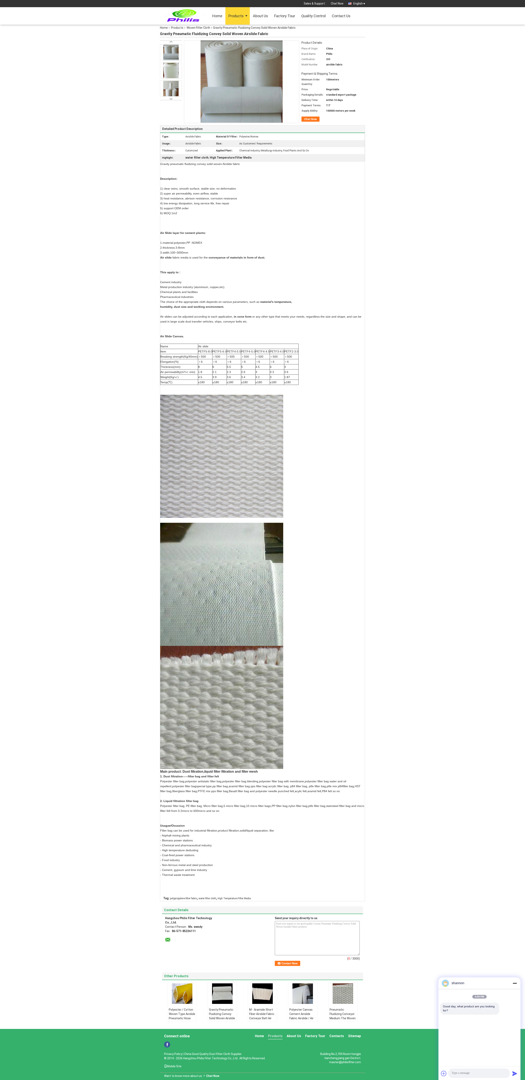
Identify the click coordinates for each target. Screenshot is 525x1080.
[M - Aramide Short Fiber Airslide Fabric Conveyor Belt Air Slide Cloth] (262, 993)
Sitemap (354, 1036)
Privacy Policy (173, 1054)
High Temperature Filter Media (234, 898)
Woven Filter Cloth (198, 27)
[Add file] (444, 1073)
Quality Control (313, 16)
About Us (260, 16)
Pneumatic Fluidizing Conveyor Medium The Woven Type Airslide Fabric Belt (343, 1018)
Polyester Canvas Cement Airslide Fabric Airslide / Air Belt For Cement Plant (301, 1018)
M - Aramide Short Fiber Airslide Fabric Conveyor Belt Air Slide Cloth (261, 1016)
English (358, 3)
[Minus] (514, 983)
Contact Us (341, 16)
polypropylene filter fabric (183, 898)
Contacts (336, 1036)
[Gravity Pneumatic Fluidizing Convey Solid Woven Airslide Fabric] (171, 52)
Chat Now (337, 3)
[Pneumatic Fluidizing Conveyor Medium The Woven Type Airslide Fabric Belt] (343, 993)
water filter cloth (207, 898)
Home (217, 16)
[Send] (514, 1073)
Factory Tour (284, 16)
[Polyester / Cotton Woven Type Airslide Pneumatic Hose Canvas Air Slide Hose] (182, 993)
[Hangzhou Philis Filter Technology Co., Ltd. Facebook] (167, 1044)
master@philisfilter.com (345, 1062)
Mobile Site (174, 1066)
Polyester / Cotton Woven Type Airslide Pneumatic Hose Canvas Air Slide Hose (182, 1018)
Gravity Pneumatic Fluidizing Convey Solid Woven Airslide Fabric (222, 1016)
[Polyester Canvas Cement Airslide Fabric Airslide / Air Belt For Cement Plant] (302, 993)
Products (236, 16)
